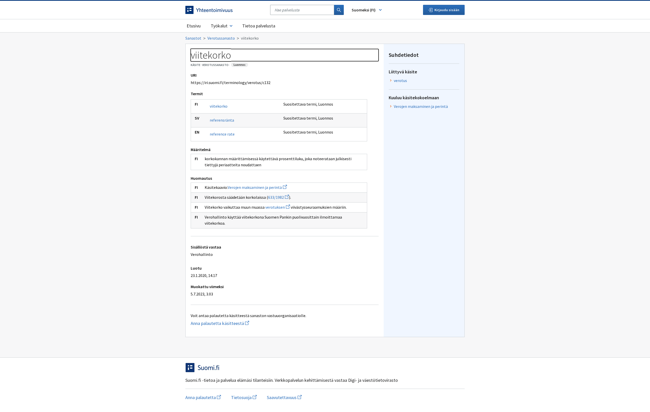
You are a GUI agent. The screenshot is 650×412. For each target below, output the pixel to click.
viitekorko (219, 106)
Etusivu (194, 26)
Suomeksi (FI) (364, 9)
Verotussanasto (221, 38)
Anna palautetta (203, 397)
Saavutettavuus (284, 397)
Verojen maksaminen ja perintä (257, 187)
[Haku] (339, 10)
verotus (400, 80)
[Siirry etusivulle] (225, 10)
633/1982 (278, 197)
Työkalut (219, 26)
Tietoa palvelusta (258, 26)
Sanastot (193, 38)
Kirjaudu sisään (446, 10)
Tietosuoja (244, 397)
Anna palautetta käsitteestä (237, 323)
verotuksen (277, 207)
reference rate (222, 134)
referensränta (222, 120)
